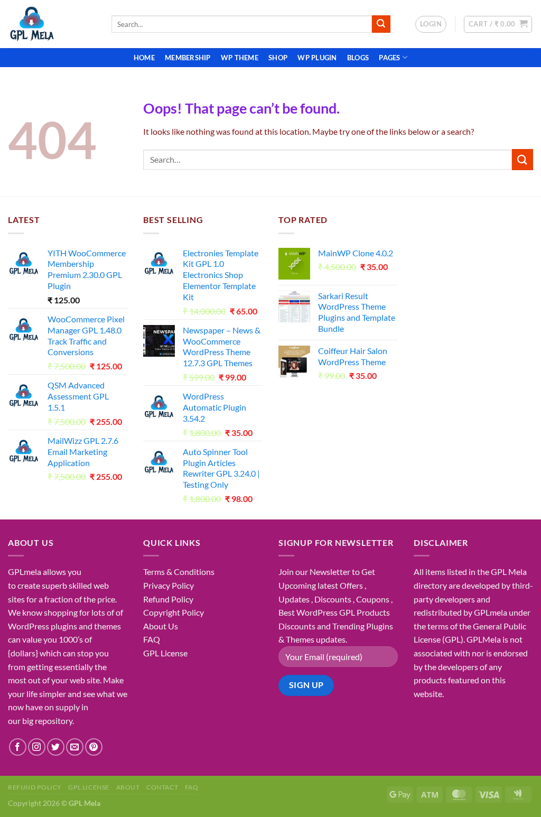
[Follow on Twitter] (55, 747)
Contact (162, 787)
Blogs (358, 57)
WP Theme (239, 57)
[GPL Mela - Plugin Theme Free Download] (52, 24)
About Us (160, 626)
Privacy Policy (168, 585)
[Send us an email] (74, 747)
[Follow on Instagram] (36, 747)
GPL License (165, 653)
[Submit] (381, 24)
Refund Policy (168, 599)
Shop (277, 57)
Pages (389, 57)
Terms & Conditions (178, 572)
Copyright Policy (173, 612)
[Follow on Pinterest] (93, 747)
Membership (188, 57)
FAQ (151, 639)
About (128, 787)
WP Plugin (317, 57)
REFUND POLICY (35, 787)
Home (144, 57)
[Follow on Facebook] (17, 747)
